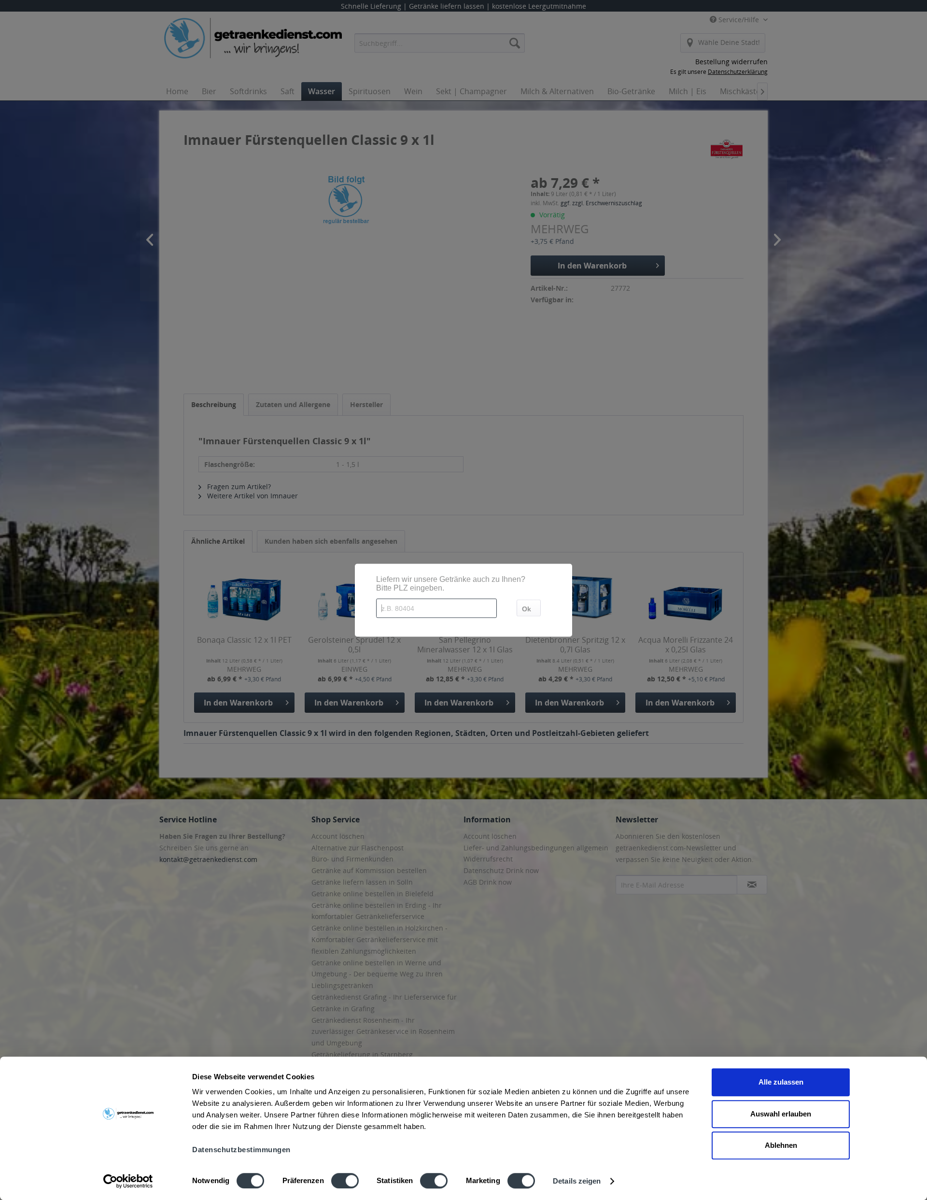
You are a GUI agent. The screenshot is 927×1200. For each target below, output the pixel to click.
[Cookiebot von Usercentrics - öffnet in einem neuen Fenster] (128, 1181)
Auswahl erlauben (780, 1114)
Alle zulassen (780, 1082)
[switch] (345, 1180)
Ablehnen (781, 1145)
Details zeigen (577, 1181)
